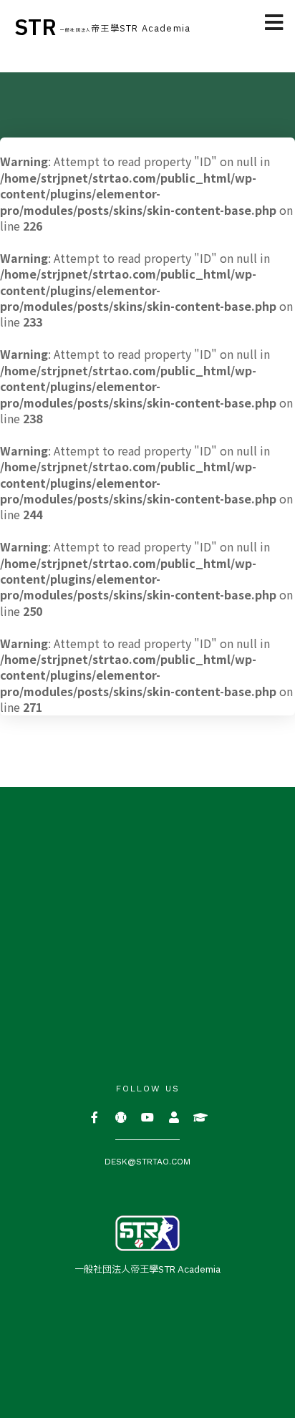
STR (35, 28)
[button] (274, 23)
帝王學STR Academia (125, 28)
